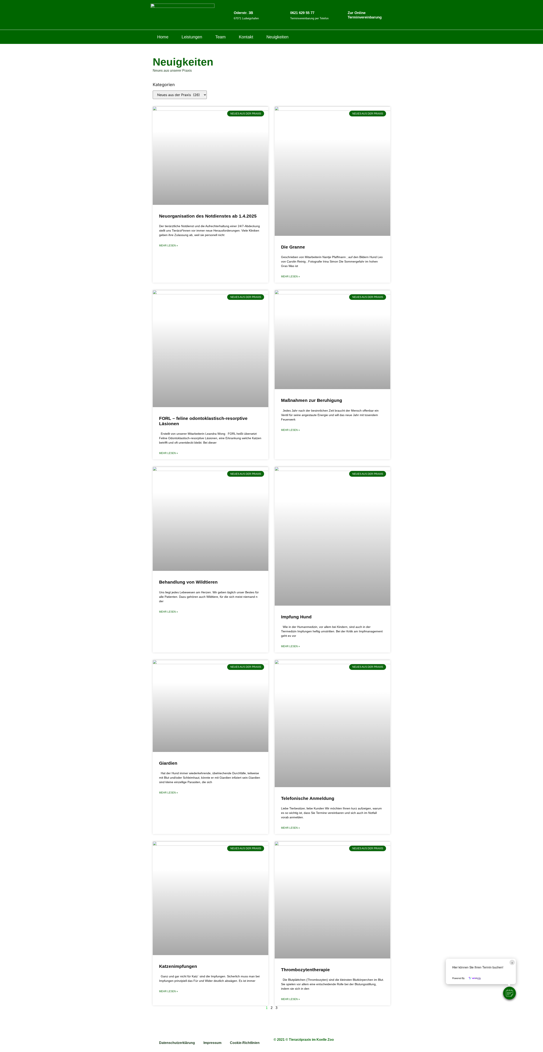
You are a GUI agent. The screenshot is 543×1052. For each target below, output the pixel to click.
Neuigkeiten (277, 37)
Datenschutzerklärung (177, 1043)
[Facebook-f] (380, 37)
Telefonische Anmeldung (307, 798)
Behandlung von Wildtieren (188, 582)
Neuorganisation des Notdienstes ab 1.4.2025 (208, 216)
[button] (509, 993)
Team (220, 37)
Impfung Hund (296, 616)
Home (162, 37)
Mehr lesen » (168, 245)
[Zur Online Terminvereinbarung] (341, 15)
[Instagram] (389, 37)
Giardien (168, 763)
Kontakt (246, 37)
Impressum (212, 1043)
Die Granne (293, 246)
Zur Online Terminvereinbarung (365, 15)
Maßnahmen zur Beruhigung (311, 400)
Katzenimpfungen (178, 966)
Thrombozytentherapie (305, 969)
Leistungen (192, 37)
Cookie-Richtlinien (245, 1043)
